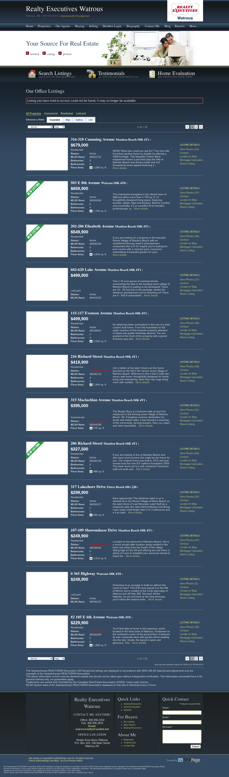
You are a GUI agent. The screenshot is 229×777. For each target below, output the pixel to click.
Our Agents (63, 26)
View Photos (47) (189, 192)
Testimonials (130, 742)
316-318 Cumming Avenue (111, 139)
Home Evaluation (132, 707)
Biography (133, 26)
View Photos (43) (189, 626)
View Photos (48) (189, 322)
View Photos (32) (189, 496)
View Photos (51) (189, 149)
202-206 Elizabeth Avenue (110, 226)
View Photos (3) (189, 583)
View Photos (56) (189, 453)
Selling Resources (133, 704)
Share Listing (187, 163)
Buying (79, 26)
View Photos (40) (189, 366)
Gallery (79, 120)
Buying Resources (133, 728)
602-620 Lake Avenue (107, 269)
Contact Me (152, 26)
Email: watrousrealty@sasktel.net (92, 727)
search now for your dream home (56, 76)
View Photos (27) (189, 279)
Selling (93, 26)
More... (193, 26)
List (90, 120)
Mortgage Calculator (191, 160)
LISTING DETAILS (190, 144)
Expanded (55, 120)
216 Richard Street (105, 356)
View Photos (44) (189, 236)
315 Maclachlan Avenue (109, 400)
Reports (180, 26)
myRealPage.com (183, 760)
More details (120, 168)
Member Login (112, 26)
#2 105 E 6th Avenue (101, 617)
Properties (44, 26)
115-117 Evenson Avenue (110, 313)
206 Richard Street (105, 443)
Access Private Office (71, 760)
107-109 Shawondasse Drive (112, 530)
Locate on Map (188, 156)
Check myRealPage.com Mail (44, 760)
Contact (184, 152)
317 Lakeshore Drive (104, 486)
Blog (168, 26)
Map (68, 120)
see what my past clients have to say (118, 76)
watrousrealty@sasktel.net (75, 16)
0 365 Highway (97, 573)
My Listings (129, 722)
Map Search (129, 725)
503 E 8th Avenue (99, 182)
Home (29, 26)
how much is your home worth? (175, 76)
